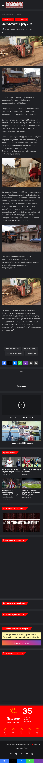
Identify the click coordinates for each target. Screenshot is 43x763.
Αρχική (6, 14)
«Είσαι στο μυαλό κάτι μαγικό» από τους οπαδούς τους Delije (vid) (31, 493)
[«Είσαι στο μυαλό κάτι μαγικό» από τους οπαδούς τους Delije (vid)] (31, 483)
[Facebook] (4, 363)
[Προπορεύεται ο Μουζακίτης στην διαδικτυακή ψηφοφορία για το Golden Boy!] (11, 483)
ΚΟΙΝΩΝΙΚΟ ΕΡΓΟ (15, 353)
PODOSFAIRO (30, 349)
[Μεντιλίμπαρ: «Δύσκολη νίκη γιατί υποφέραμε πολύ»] (11, 462)
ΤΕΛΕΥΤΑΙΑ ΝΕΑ (15, 14)
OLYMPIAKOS (13, 349)
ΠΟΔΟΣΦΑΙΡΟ (8, 19)
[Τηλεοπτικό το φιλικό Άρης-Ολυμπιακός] (31, 462)
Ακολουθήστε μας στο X (14, 653)
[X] (9, 363)
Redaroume (20, 29)
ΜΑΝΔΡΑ (32, 353)
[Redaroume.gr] (14, 5)
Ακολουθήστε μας (22, 643)
